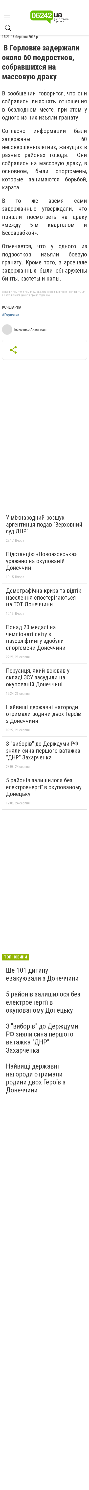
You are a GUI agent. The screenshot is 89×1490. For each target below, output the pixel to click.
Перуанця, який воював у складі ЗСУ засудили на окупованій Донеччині (37, 677)
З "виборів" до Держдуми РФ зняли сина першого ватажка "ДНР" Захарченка (43, 750)
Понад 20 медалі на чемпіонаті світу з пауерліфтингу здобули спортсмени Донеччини (36, 637)
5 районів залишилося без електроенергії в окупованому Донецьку (44, 787)
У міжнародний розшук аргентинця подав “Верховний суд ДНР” (44, 524)
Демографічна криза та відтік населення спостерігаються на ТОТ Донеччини (43, 597)
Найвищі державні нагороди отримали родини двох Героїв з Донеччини (43, 714)
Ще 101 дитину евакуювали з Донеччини (42, 974)
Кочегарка (11, 307)
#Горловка (10, 315)
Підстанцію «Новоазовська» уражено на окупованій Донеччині (41, 561)
